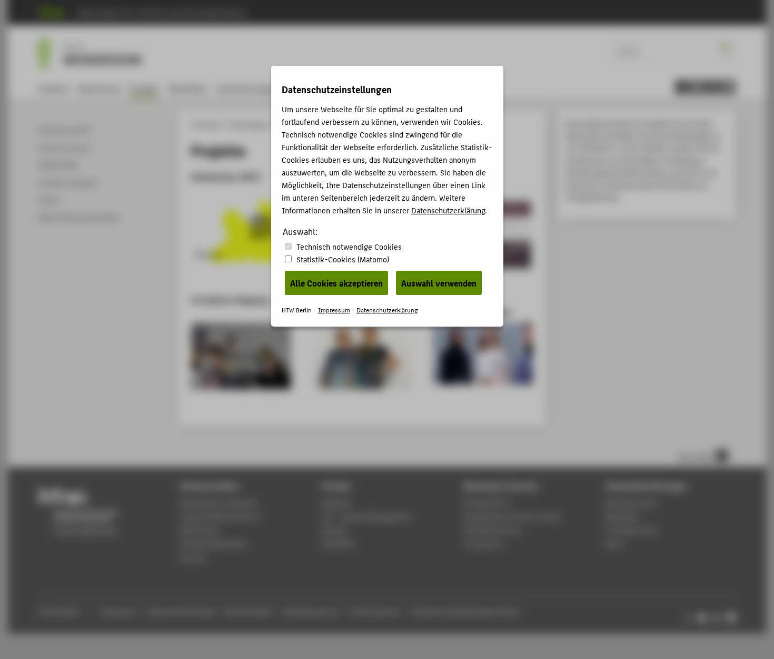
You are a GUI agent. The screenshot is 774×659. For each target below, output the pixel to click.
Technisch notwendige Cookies (349, 246)
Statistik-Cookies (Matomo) (342, 259)
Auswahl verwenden (439, 283)
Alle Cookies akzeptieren (336, 283)
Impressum (334, 309)
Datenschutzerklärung (448, 210)
